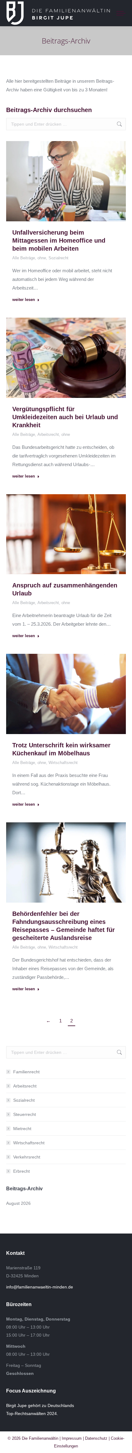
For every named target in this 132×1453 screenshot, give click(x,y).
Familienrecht (26, 1071)
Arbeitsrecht (48, 434)
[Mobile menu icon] (119, 13)
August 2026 (18, 1203)
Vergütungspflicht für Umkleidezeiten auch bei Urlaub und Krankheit (65, 417)
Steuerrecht (24, 1114)
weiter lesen (23, 299)
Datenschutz (96, 1438)
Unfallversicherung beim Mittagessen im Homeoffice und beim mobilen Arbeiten (58, 240)
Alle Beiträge (23, 258)
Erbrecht (21, 1171)
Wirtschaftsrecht (63, 762)
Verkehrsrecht (26, 1156)
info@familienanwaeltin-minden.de (39, 1286)
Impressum (72, 1438)
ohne (41, 258)
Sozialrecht (58, 258)
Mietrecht (22, 1128)
